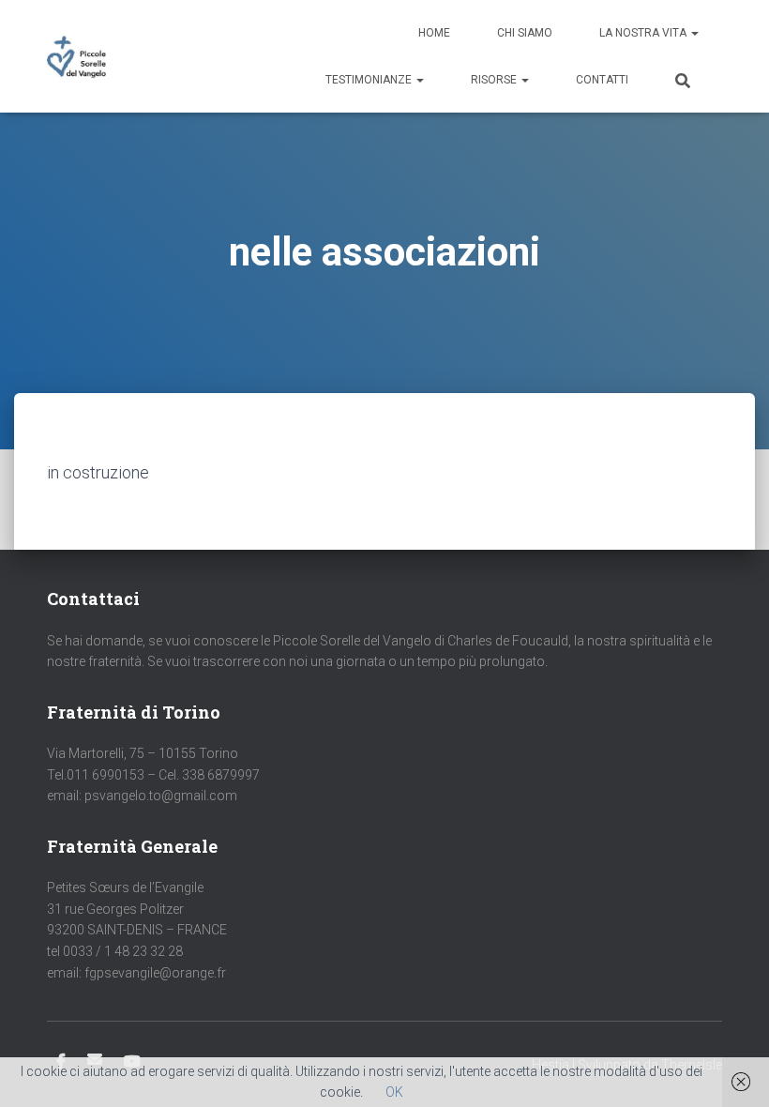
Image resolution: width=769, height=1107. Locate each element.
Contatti (602, 79)
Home (434, 32)
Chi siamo (524, 32)
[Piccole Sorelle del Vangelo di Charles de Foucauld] (76, 56)
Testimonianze (370, 79)
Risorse (495, 79)
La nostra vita (644, 32)
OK (394, 1091)
